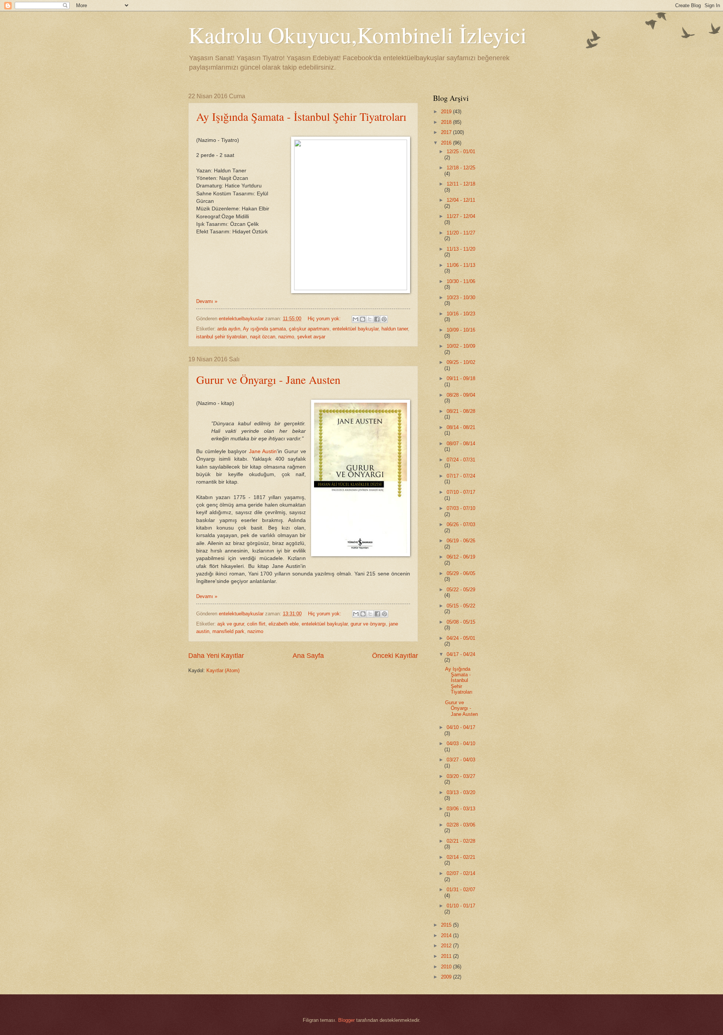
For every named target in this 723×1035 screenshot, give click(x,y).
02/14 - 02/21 (461, 857)
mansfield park (228, 631)
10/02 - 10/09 (461, 346)
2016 (447, 143)
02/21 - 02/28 (461, 841)
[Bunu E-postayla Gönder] (355, 319)
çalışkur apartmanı (309, 329)
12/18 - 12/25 (461, 167)
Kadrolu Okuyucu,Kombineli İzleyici (357, 35)
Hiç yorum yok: (325, 318)
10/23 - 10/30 (461, 297)
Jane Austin (263, 451)
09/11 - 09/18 (461, 378)
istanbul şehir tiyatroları (221, 336)
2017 (447, 132)
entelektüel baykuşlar (355, 329)
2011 (447, 956)
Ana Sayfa (308, 655)
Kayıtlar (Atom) (222, 670)
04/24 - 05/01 (461, 638)
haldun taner (394, 329)
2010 (447, 967)
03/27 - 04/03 (461, 760)
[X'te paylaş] (370, 319)
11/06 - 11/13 (461, 265)
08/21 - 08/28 (461, 411)
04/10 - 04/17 (461, 727)
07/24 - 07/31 (461, 460)
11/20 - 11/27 (461, 233)
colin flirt (256, 624)
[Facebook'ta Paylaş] (377, 319)
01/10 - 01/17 (461, 906)
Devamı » (206, 301)
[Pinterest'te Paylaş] (384, 319)
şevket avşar (311, 336)
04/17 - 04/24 (461, 654)
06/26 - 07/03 (461, 524)
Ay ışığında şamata (264, 329)
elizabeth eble (283, 624)
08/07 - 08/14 (461, 443)
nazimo (286, 336)
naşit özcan (262, 336)
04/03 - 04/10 (461, 743)
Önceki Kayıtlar (395, 655)
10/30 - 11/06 (461, 281)
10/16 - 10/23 (461, 314)
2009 (447, 977)
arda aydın (228, 329)
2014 (447, 935)
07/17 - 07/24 (461, 476)
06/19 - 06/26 (461, 540)
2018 (447, 122)
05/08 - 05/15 (461, 622)
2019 (447, 111)
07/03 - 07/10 (461, 508)
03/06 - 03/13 (461, 808)
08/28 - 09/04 (461, 395)
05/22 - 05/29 (461, 589)
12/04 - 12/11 (461, 200)
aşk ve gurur (230, 624)
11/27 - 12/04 (461, 216)
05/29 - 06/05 (461, 573)
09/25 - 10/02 (461, 362)
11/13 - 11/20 (461, 249)
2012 (447, 945)
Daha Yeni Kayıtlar (216, 655)
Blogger (346, 1020)
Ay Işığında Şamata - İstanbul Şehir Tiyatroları (301, 116)
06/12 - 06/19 (461, 557)
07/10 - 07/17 (461, 492)
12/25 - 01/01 (461, 151)
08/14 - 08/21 (461, 427)
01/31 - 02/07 (461, 889)
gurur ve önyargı (368, 624)
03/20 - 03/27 (461, 776)
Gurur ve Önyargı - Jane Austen (268, 379)
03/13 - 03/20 (461, 792)
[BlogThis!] (362, 319)
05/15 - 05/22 (461, 606)
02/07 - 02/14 (461, 873)
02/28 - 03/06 (461, 825)
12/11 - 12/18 (461, 184)
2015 (447, 925)
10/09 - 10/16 (461, 330)
